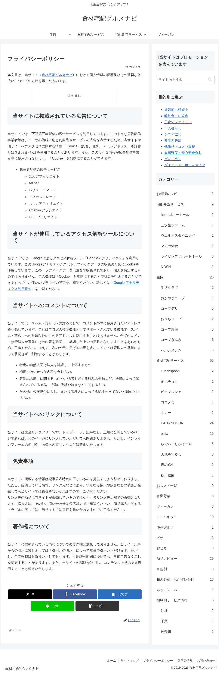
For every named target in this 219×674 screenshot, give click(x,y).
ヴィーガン (172, 159)
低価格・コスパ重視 (179, 146)
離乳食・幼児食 (176, 116)
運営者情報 (185, 660)
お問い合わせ (206, 660)
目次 (70, 95)
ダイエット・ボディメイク (184, 165)
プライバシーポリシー (158, 660)
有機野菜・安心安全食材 (183, 153)
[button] (97, 606)
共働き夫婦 (172, 140)
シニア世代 (172, 134)
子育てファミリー (178, 122)
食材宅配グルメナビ (57, 75)
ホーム (111, 660)
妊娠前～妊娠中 (176, 109)
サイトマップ (130, 660)
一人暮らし (172, 128)
